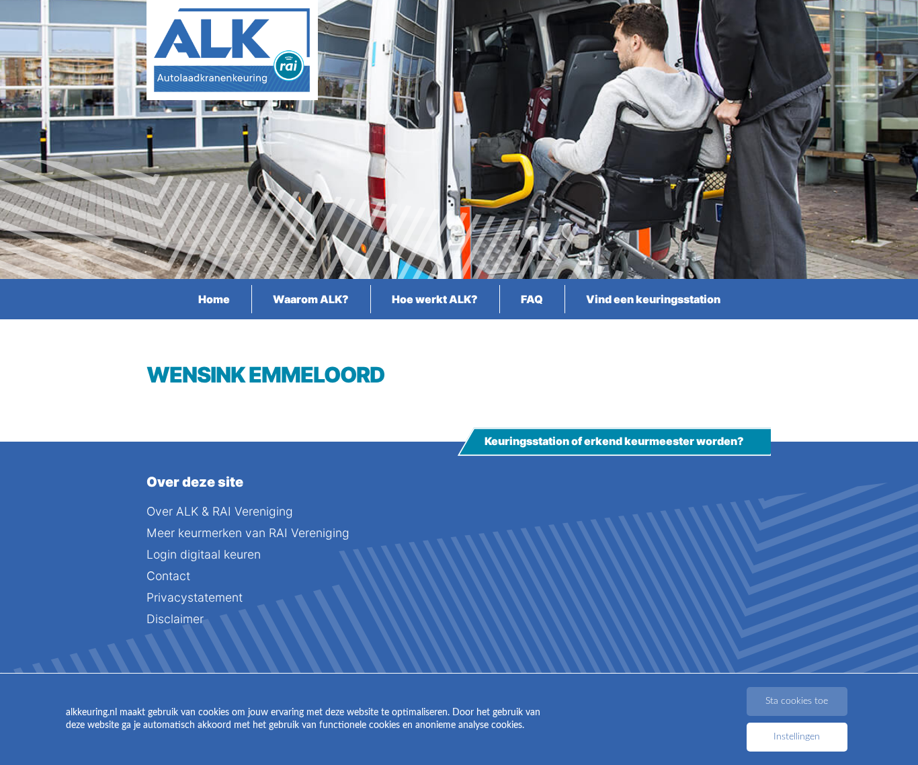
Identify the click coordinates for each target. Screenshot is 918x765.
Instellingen (797, 736)
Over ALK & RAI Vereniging (220, 511)
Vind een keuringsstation (653, 299)
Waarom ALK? (311, 299)
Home (214, 299)
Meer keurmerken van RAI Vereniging (248, 533)
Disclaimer (175, 619)
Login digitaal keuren (204, 554)
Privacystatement (195, 597)
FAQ (532, 299)
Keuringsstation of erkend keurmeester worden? (614, 441)
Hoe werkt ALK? (435, 299)
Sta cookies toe (796, 701)
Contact (168, 576)
